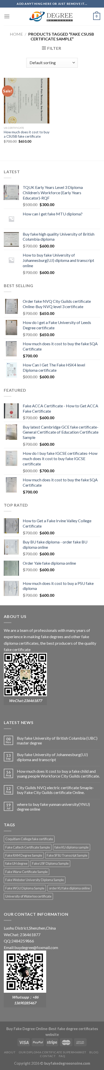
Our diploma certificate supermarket (52, 1052)
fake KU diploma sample (72, 847)
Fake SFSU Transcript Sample (67, 855)
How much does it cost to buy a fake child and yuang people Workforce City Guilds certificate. (58, 773)
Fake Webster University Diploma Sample (34, 880)
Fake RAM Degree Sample (23, 855)
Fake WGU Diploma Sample (24, 888)
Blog (93, 1052)
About (9, 1052)
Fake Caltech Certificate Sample (27, 847)
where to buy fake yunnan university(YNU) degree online (53, 806)
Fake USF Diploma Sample (50, 863)
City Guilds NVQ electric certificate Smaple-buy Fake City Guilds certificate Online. (55, 790)
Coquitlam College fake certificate (29, 839)
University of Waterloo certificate (28, 896)
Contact (48, 1056)
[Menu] (7, 16)
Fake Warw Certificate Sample (26, 872)
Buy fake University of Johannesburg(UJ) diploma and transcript (52, 757)
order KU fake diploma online (69, 888)
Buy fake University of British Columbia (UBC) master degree (57, 740)
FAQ (62, 1056)
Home (16, 34)
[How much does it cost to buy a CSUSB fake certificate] (26, 100)
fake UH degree (16, 863)
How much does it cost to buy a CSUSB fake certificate (26, 134)
